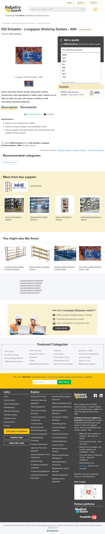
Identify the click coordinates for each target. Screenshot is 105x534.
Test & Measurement (59, 438)
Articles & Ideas (9, 400)
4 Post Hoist (9, 351)
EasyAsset (83, 466)
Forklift (32, 361)
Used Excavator (85, 357)
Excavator (33, 357)
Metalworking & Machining (61, 407)
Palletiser (57, 351)
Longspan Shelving (43, 23)
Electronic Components (39, 434)
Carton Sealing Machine (14, 358)
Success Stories (9, 422)
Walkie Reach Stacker (87, 364)
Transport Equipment (59, 441)
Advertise (93, 3)
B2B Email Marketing (11, 411)
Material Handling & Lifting (61, 403)
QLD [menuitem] (64, 61)
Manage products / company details (71, 150)
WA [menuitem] (63, 67)
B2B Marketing (9, 407)
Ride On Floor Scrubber (63, 364)
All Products (6, 23)
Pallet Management (59, 424)
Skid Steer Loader (86, 351)
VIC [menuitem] (64, 58)
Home (6, 397)
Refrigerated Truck (61, 361)
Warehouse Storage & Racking (23, 23)
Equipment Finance (37, 354)
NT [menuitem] (63, 70)
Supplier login (16, 437)
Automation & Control (38, 397)
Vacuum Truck (84, 361)
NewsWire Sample (10, 415)
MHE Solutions (15, 34)
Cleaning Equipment (38, 407)
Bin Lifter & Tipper (12, 355)
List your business (16, 431)
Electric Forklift (35, 351)
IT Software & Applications (40, 471)
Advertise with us (10, 418)
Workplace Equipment (60, 475)
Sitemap (7, 426)
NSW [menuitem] (64, 55)
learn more (61, 328)
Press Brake (59, 354)
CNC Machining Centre (14, 361)
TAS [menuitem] (64, 77)
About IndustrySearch (11, 404)
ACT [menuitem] (64, 74)
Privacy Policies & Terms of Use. (46, 525)
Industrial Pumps (37, 461)
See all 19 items (36, 186)
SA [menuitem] (63, 64)
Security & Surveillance (60, 434)
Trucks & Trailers (58, 445)
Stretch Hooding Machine (89, 354)
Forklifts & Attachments (39, 444)
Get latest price (85, 29)
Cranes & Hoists (36, 424)
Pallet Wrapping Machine (39, 364)
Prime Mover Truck (61, 357)
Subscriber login (16, 443)
